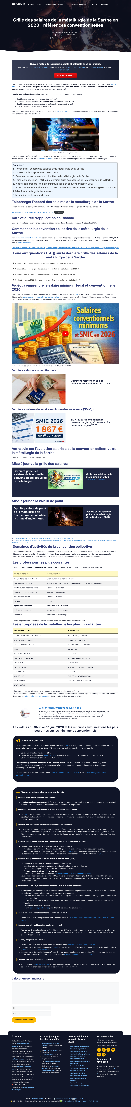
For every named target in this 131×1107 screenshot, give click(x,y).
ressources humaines (45, 159)
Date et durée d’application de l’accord (36, 172)
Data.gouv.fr (79, 1099)
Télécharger (59, 212)
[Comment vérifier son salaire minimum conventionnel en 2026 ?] (39, 403)
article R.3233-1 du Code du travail (35, 950)
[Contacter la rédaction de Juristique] (104, 1054)
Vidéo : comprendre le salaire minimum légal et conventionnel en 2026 (54, 183)
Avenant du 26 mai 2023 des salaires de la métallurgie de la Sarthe (32, 212)
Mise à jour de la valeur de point (32, 195)
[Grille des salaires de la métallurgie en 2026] (65, 488)
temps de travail (50, 755)
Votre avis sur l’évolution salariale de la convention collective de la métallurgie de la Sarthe (65, 187)
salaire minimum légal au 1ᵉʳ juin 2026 (64, 773)
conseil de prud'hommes (39, 908)
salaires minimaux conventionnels (37, 696)
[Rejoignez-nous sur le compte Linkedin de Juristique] (99, 1054)
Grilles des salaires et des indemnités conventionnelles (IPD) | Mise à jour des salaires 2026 (43, 538)
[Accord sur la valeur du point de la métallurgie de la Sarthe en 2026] (65, 525)
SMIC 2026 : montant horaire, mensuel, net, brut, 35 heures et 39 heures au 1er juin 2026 (90, 422)
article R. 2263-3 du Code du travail (78, 954)
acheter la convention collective (29, 238)
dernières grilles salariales (75, 67)
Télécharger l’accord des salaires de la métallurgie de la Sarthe (49, 168)
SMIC (76, 294)
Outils (94, 4)
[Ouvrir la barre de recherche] (117, 4)
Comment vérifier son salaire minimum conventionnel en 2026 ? (90, 382)
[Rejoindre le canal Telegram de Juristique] (108, 1050)
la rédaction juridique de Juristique (60, 708)
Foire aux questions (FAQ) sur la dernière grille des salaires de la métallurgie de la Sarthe (64, 179)
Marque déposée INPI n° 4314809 (87, 1101)
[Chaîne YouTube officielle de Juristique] (113, 1050)
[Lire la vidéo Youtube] (65, 333)
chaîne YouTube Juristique (41, 67)
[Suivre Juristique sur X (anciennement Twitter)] (104, 1050)
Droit (39, 4)
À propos (104, 4)
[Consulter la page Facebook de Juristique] (99, 1050)
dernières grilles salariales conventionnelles (41, 297)
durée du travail (61, 111)
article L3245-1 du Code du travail (81, 945)
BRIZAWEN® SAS (37, 1099)
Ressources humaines (78, 4)
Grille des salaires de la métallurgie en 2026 (99, 475)
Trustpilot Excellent (68, 1101)
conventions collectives (65, 70)
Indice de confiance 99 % (64, 1099)
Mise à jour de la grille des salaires (34, 191)
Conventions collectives (54, 4)
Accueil (31, 4)
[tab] (65, 263)
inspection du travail (41, 964)
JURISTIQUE (18, 4)
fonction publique (96, 67)
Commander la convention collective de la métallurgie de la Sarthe (52, 176)
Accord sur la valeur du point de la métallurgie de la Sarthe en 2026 (99, 514)
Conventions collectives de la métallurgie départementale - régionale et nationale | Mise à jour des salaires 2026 (50, 540)
